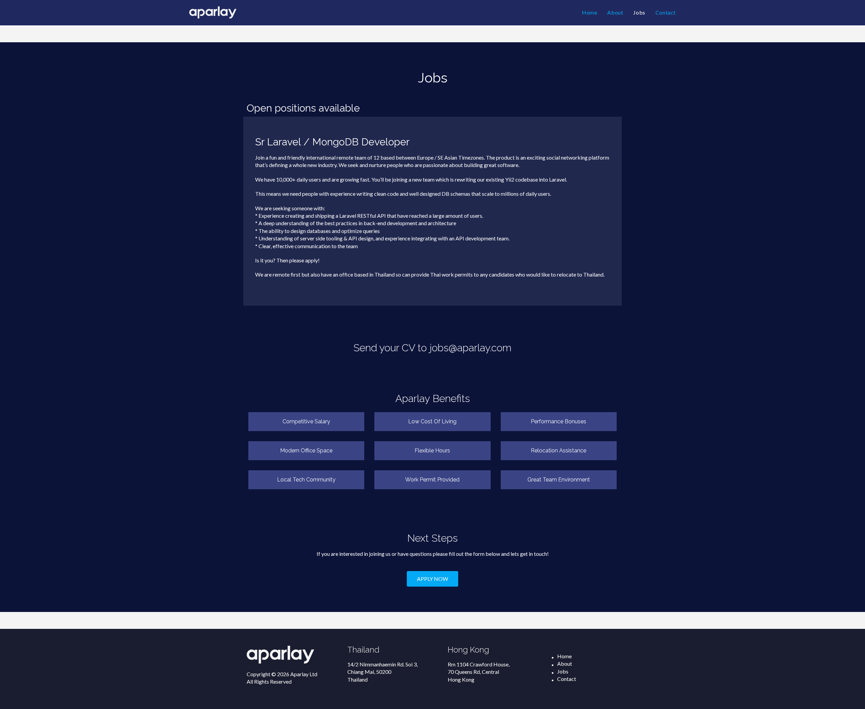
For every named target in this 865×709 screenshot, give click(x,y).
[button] (432, 579)
